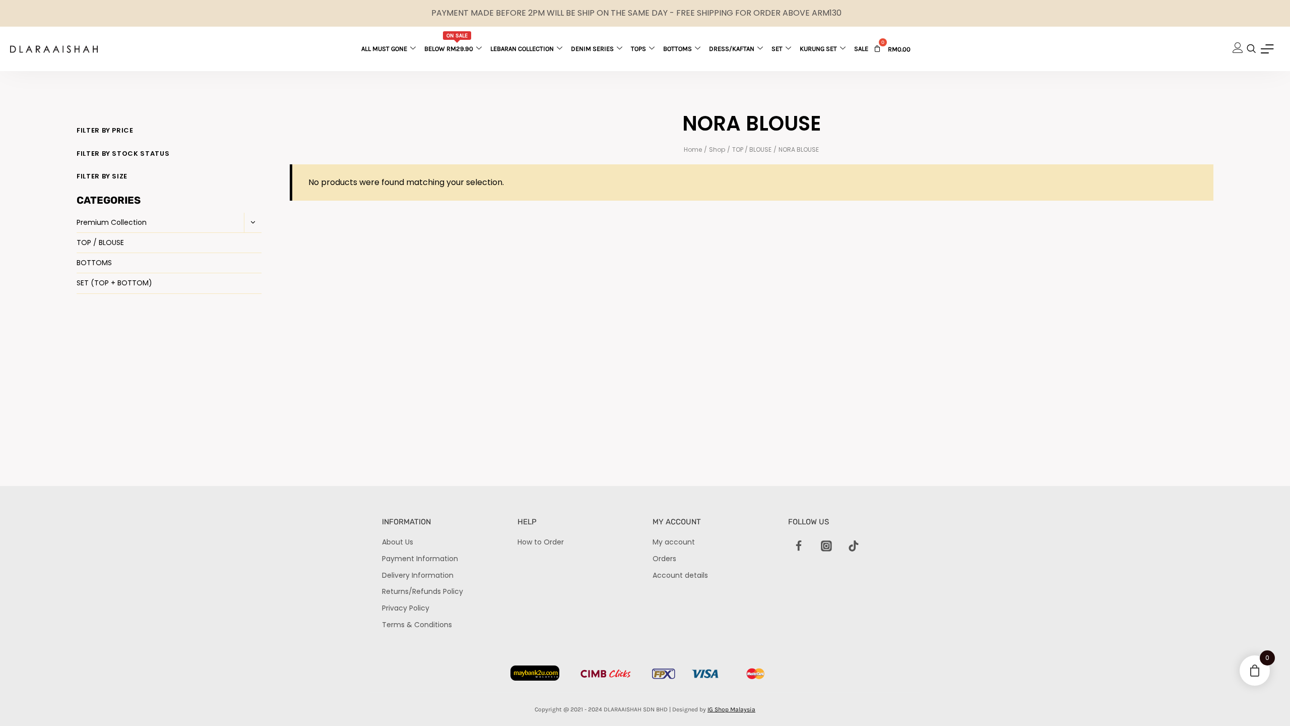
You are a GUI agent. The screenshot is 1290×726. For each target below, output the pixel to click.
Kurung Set (818, 48)
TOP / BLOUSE (100, 242)
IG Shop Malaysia (731, 709)
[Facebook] (799, 546)
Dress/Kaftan (731, 48)
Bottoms (677, 48)
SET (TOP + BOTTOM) (114, 283)
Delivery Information (418, 575)
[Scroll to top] (1265, 701)
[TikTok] (854, 546)
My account (674, 542)
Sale (861, 48)
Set (777, 48)
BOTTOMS (94, 263)
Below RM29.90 (448, 42)
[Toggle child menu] (253, 223)
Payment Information (420, 559)
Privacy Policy (405, 608)
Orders (664, 559)
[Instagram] (826, 546)
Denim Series (592, 48)
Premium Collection (112, 222)
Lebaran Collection (522, 48)
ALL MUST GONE (384, 48)
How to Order (541, 542)
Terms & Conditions (417, 625)
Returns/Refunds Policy (422, 591)
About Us (397, 542)
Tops (638, 48)
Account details (680, 575)
